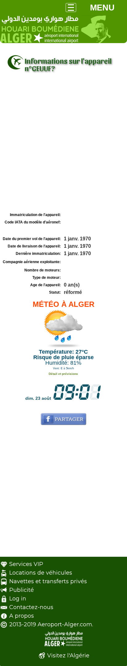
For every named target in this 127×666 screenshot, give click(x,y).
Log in (17, 598)
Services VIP (26, 564)
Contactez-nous (31, 607)
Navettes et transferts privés (48, 581)
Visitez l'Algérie (68, 655)
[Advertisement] (63, 144)
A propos (21, 615)
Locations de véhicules (40, 572)
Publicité (21, 590)
